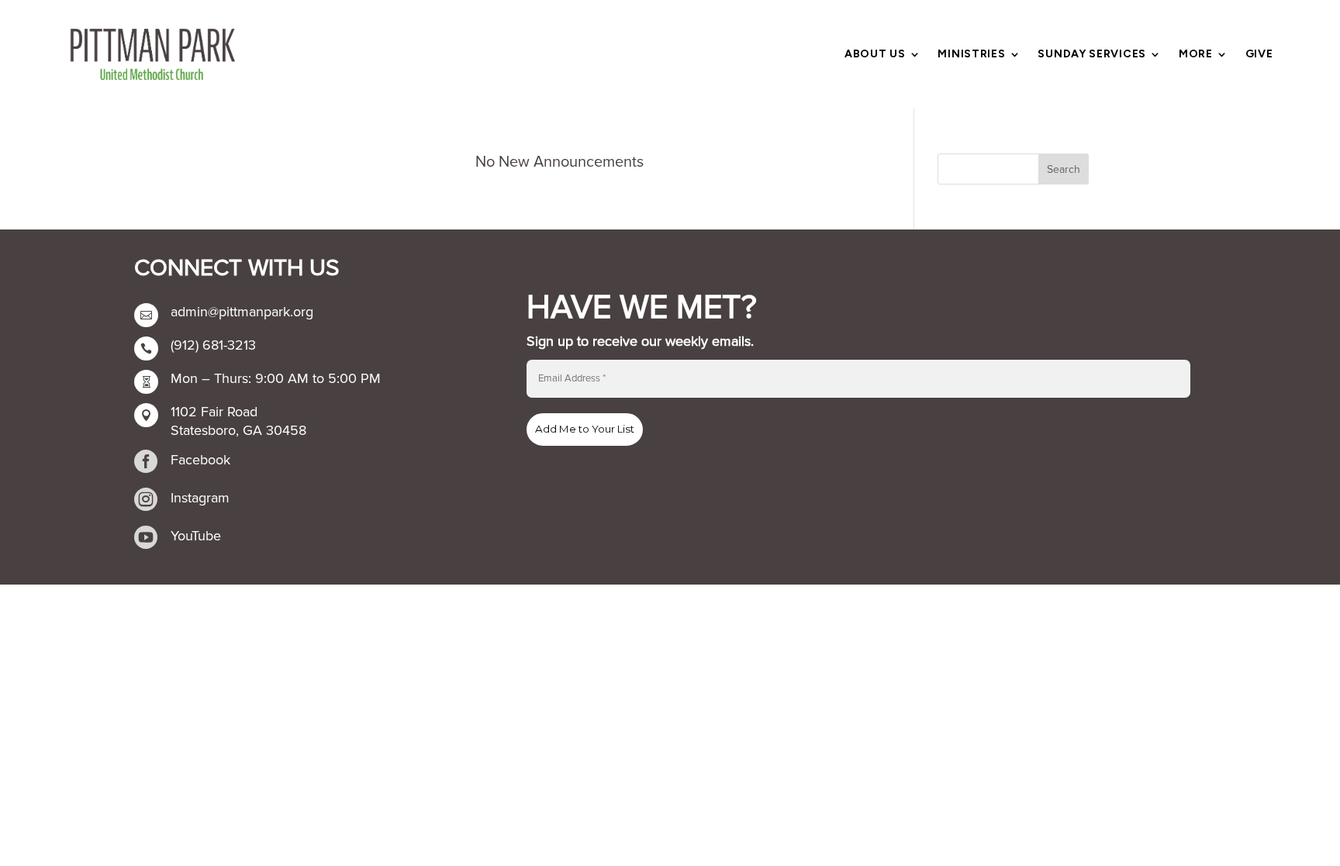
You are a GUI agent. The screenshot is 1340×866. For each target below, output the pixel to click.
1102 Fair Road (214, 411)
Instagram (200, 497)
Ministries (971, 54)
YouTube (196, 535)
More (1196, 54)
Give (1259, 54)
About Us (875, 54)
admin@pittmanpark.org (242, 311)
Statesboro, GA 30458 (238, 430)
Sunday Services (1092, 54)
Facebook (200, 459)
